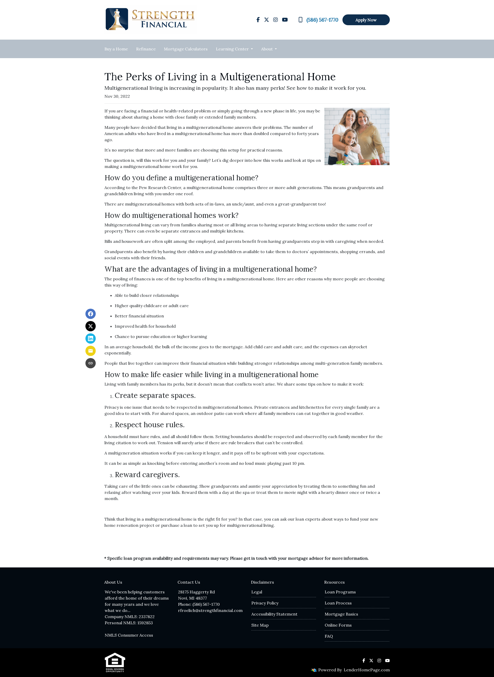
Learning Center (233, 48)
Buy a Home (116, 48)
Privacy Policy (264, 602)
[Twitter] (266, 19)
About (267, 48)
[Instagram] (275, 19)
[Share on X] (90, 326)
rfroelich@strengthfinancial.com (210, 610)
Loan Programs (340, 591)
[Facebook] (258, 19)
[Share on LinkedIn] (90, 338)
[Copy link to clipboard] (90, 363)
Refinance (146, 48)
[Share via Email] (90, 351)
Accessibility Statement (274, 614)
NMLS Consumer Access (129, 635)
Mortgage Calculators (186, 48)
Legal (256, 591)
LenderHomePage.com (367, 669)
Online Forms (338, 625)
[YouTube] (285, 19)
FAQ (329, 636)
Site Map (260, 625)
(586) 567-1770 (322, 19)
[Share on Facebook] (90, 314)
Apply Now (366, 19)
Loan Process (338, 602)
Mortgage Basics (341, 614)
